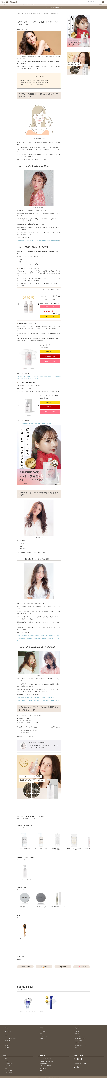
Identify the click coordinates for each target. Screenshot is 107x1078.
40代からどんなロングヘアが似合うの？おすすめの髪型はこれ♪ (34, 82)
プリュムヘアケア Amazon (44, 4)
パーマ (6, 1043)
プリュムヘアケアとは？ (45, 1058)
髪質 (6, 1068)
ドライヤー (77, 1043)
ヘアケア (79, 4)
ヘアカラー (7, 1045)
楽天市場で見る (51, 356)
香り (76, 1047)
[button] (38, 304)
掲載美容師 (100, 4)
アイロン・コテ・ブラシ (80, 1045)
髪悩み (90, 4)
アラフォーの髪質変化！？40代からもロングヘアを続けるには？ (34, 80)
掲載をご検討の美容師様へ (46, 1065)
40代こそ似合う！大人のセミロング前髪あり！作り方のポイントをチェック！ (38, 700)
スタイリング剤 (78, 1040)
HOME (18, 13)
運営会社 (42, 1070)
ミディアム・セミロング (10, 1038)
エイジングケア (8, 1063)
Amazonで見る (51, 351)
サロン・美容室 (8, 1072)
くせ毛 (6, 1061)
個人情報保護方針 (44, 1068)
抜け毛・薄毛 (8, 1065)
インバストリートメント (80, 1036)
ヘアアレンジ (68, 4)
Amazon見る (51, 316)
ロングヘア (29, 13)
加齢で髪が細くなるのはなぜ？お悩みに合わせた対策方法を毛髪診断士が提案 (38, 240)
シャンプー (77, 1033)
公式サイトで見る (50, 306)
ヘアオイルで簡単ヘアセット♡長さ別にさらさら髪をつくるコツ (34, 423)
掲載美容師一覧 (43, 1063)
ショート (7, 1033)
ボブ (6, 1036)
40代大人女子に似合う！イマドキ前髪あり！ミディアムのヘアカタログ (37, 697)
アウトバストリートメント (81, 1038)
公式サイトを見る (50, 299)
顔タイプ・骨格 (8, 1070)
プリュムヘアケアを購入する (46, 1061)
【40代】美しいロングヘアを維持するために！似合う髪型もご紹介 (46, 13)
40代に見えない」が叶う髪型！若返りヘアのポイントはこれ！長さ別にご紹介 (38, 635)
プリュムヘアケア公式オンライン (10, 4)
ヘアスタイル (57, 4)
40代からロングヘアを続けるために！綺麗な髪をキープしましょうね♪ (35, 84)
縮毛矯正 (7, 1047)
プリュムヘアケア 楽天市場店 (28, 4)
